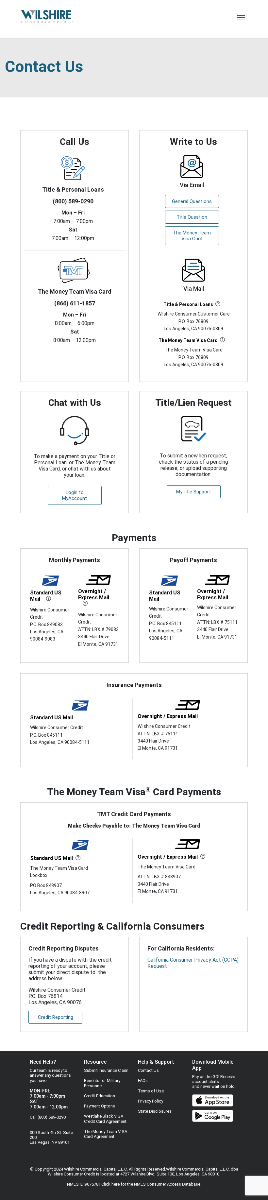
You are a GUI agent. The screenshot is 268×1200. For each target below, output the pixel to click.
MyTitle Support (193, 492)
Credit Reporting (55, 1017)
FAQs (143, 1080)
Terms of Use (151, 1091)
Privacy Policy (150, 1101)
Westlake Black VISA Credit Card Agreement (105, 1118)
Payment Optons (99, 1106)
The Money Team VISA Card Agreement (105, 1134)
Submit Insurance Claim (106, 1070)
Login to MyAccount (74, 495)
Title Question (191, 217)
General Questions (192, 201)
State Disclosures (155, 1111)
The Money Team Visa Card (192, 236)
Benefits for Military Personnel (102, 1083)
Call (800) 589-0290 (48, 1117)
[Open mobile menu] (241, 17)
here (115, 1184)
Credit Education (99, 1095)
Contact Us (148, 1070)
